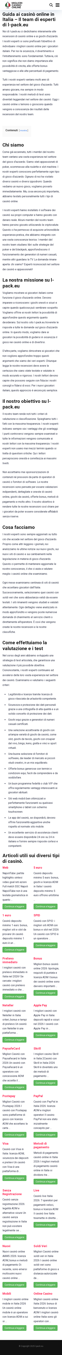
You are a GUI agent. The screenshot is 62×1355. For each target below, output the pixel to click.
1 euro (6, 915)
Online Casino (43, 1293)
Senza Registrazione (12, 1192)
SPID (37, 915)
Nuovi (6, 1246)
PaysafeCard (11, 1048)
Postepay (8, 1096)
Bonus (38, 958)
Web (5, 867)
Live (36, 1190)
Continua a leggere (14, 906)
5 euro (38, 867)
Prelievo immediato (10, 960)
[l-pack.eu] (13, 4)
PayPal (38, 1096)
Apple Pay (40, 1005)
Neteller (8, 1005)
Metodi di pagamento (41, 1145)
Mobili (6, 1293)
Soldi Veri (40, 1246)
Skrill (37, 1048)
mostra (23, 130)
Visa (5, 1143)
